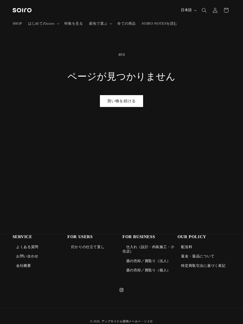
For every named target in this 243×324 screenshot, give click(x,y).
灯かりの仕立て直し (87, 247)
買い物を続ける (121, 101)
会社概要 (23, 266)
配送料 (186, 247)
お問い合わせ (27, 256)
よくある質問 (27, 247)
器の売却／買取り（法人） (148, 261)
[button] (43, 23)
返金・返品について (197, 256)
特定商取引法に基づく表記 (203, 266)
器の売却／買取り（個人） (148, 270)
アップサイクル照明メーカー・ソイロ (127, 321)
